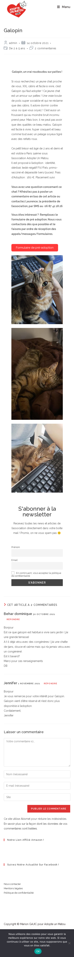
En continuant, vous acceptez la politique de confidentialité (36, 574)
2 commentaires (45, 48)
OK (38, 951)
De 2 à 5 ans (17, 48)
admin (13, 43)
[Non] (69, 943)
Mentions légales (13, 888)
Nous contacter (12, 884)
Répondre (13, 619)
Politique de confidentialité (19, 892)
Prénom (15, 547)
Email (14, 560)
